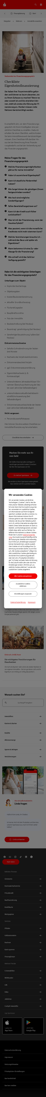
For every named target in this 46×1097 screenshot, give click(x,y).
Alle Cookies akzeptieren (23, 576)
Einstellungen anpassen (23, 594)
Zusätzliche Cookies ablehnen (23, 585)
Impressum (32, 602)
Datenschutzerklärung (18, 602)
